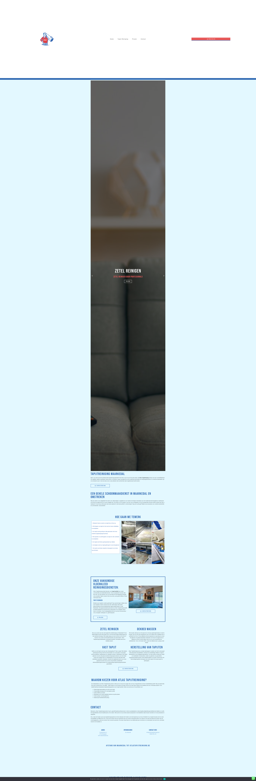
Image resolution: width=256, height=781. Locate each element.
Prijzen (134, 39)
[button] (92, 275)
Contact (143, 39)
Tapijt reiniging (123, 39)
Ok (164, 778)
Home (112, 39)
